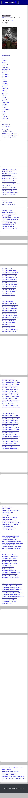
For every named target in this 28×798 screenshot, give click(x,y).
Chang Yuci (5, 116)
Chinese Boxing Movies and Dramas (11, 585)
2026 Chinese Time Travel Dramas (11, 407)
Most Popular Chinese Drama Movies (11, 183)
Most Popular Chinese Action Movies (11, 541)
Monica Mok (5, 71)
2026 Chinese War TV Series (9, 398)
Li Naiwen (4, 81)
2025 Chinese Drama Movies (9, 308)
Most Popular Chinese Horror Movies (11, 546)
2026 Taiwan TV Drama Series (10, 401)
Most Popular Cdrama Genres (9, 539)
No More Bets (5, 526)
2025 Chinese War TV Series (9, 434)
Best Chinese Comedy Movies (9, 558)
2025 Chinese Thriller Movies (9, 320)
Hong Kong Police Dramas (9, 601)
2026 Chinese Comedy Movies (9, 274)
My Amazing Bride (7, 212)
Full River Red (5, 519)
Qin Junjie (4, 60)
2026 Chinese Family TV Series (10, 387)
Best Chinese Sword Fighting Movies (11, 572)
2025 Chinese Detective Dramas (10, 441)
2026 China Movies (7, 293)
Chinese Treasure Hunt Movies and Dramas (13, 596)
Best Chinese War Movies (8, 180)
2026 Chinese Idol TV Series (9, 391)
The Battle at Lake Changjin (9, 510)
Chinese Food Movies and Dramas (10, 591)
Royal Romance (6, 224)
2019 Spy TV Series (7, 202)
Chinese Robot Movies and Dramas (11, 594)
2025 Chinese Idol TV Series (9, 425)
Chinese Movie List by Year (9, 773)
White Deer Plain (6, 221)
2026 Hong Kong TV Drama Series (11, 400)
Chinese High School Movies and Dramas (12, 592)
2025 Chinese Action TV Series (10, 415)
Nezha (3, 515)
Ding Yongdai (5, 74)
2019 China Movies (7, 185)
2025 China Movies (7, 324)
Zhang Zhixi (5, 67)
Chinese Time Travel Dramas (9, 599)
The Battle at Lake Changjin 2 (9, 522)
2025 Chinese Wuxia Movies (9, 331)
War (15, 137)
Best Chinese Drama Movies (9, 176)
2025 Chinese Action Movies (9, 303)
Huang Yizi (5, 118)
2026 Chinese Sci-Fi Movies (9, 288)
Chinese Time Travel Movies (9, 598)
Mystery (11, 137)
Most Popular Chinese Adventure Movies (12, 543)
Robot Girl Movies (6, 603)
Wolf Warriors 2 (6, 512)
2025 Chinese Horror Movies (9, 312)
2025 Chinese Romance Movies (10, 317)
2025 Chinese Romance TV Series (10, 431)
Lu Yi (3, 65)
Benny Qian (5, 88)
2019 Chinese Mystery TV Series (10, 192)
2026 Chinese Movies (7, 268)
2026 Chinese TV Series (8, 379)
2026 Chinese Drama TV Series (10, 386)
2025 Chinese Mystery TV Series (10, 429)
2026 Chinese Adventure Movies (10, 272)
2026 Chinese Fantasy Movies (9, 277)
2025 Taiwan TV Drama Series (10, 438)
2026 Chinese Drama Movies (9, 275)
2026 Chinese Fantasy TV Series (10, 389)
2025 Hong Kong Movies (8, 326)
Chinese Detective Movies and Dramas (12, 587)
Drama (7, 137)
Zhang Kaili (5, 93)
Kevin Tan (4, 100)
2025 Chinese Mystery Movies (9, 315)
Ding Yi (4, 113)
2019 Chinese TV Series (6, 17)
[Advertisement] (13, 9)
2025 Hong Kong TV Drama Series (11, 436)
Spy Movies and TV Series (8, 204)
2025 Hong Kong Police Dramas (10, 448)
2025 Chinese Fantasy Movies (9, 310)
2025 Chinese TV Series (8, 413)
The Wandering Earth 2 (8, 524)
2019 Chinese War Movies (8, 190)
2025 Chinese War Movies (8, 322)
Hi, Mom (4, 514)
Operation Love (6, 226)
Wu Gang (4, 83)
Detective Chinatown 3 (7, 521)
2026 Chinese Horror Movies (9, 281)
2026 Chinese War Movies (8, 291)
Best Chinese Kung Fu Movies (9, 563)
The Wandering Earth (7, 517)
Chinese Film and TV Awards (9, 774)
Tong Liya (4, 90)
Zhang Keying (5, 102)
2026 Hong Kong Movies (8, 295)
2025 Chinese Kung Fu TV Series (10, 427)
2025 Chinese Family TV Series (10, 422)
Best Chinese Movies (7, 171)
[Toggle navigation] (24, 2)
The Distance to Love (7, 214)
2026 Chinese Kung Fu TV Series (10, 393)
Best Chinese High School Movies (10, 575)
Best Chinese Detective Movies (9, 574)
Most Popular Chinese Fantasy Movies (11, 544)
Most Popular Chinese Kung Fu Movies (12, 548)
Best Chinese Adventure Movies (10, 556)
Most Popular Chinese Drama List (10, 536)
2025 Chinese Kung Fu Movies (9, 313)
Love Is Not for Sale (7, 223)
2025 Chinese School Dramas (9, 443)
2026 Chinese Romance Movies (10, 286)
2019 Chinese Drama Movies (9, 187)
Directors (8, 769)
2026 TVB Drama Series (8, 403)
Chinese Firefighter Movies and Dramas (12, 589)
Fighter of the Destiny (7, 228)
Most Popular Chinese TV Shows (10, 537)
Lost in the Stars (6, 529)
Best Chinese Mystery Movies (9, 178)
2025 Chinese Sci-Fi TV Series (9, 432)
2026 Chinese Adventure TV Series (11, 382)
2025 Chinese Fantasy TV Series (10, 424)
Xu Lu (3, 62)
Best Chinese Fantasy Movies (9, 560)
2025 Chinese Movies (7, 301)
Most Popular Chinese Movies (9, 173)
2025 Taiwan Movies (7, 327)
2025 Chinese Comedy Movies (9, 306)
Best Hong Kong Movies (8, 567)
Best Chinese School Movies (9, 570)
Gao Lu (4, 97)
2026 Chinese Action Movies (9, 270)
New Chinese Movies (18, 776)
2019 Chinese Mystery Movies (9, 189)
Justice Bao (5, 216)
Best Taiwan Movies (7, 568)
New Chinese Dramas (7, 778)
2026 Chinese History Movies (9, 279)
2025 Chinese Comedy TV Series (10, 418)
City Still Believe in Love (8, 219)
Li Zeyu (4, 114)
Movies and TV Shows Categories (10, 771)
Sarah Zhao (5, 106)
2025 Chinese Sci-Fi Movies (9, 319)
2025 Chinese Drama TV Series (10, 420)
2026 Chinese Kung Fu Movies (9, 282)
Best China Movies (6, 175)
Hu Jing (4, 79)
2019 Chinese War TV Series (9, 194)
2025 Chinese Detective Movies (10, 329)
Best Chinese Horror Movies (9, 561)
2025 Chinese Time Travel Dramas (11, 445)
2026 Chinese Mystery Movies (9, 284)
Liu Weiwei (5, 85)
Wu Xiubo (4, 104)
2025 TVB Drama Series (8, 439)
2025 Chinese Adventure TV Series (11, 417)
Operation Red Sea (7, 528)
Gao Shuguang (5, 109)
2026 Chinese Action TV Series (10, 380)
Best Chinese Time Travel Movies (10, 577)
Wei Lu (4, 107)
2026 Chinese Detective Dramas (10, 405)
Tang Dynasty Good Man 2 (9, 217)
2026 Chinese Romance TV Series (10, 396)
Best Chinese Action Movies (9, 554)
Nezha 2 (4, 508)
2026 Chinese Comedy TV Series (10, 384)
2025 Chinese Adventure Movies (10, 305)
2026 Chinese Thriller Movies (9, 289)
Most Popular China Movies (9, 182)
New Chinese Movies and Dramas (10, 767)
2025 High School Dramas (8, 446)
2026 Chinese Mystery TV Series (10, 394)
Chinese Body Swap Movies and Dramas (12, 584)
